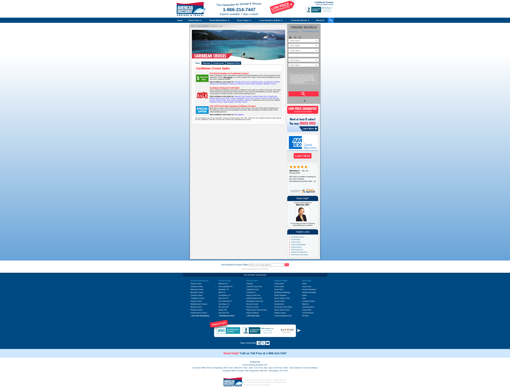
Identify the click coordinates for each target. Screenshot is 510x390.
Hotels (304, 295)
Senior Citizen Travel (281, 310)
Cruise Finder (279, 286)
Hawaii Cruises (196, 301)
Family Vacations (280, 295)
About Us (320, 20)
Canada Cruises (196, 295)
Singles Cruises (280, 313)
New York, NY (223, 298)
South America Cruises (199, 313)
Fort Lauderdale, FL (225, 286)
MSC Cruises (231, 98)
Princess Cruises (243, 84)
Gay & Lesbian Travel (282, 298)
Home (180, 20)
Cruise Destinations (202, 26)
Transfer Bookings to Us (283, 316)
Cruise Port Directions (299, 252)
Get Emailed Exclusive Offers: (235, 265)
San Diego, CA (223, 304)
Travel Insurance (297, 250)
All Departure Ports (226, 316)
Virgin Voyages (228, 102)
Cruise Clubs (279, 284)
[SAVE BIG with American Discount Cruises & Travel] (282, 13)
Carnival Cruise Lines (242, 82)
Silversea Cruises (216, 102)
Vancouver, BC (223, 313)
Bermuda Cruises (197, 292)
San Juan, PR (223, 307)
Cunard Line (268, 82)
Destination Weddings (282, 292)
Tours (304, 298)
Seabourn (248, 100)
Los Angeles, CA (224, 295)
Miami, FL (222, 292)
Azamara (249, 284)
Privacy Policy (250, 385)
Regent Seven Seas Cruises (256, 310)
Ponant (269, 98)
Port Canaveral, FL (225, 301)
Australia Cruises (197, 286)
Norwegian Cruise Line (228, 84)
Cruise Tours (295, 242)
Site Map (305, 316)
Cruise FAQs (295, 239)
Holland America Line (217, 98)
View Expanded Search (310, 31)
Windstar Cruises (270, 84)
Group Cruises (296, 247)
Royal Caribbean (256, 84)
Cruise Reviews (308, 313)
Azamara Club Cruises (242, 96)
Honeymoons (279, 304)
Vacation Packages (309, 292)
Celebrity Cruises (257, 82)
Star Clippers (239, 115)
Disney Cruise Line (253, 295)
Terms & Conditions (263, 385)
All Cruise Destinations (200, 316)
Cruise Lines (306, 286)
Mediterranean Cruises (199, 304)
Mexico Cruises (196, 307)
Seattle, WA (222, 310)
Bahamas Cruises (197, 289)
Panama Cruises (197, 310)
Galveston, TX (223, 289)
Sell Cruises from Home (299, 255)
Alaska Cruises (196, 284)
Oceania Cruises (260, 98)
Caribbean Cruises (197, 298)
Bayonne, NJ (223, 284)
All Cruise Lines (253, 316)
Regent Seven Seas (223, 100)
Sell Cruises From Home (283, 307)
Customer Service (297, 237)
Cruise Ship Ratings (298, 245)
